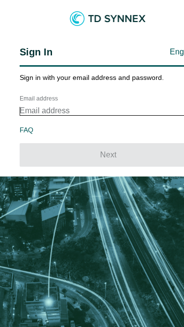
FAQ (26, 130)
